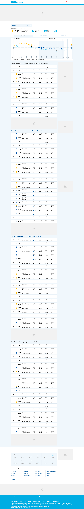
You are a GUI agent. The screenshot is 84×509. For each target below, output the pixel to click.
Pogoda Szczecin (50, 498)
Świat (34, 2)
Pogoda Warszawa (63, 498)
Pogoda (20, 2)
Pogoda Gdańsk (38, 496)
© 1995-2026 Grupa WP (14, 501)
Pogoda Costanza (13, 471)
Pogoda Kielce (13, 497)
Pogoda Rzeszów (38, 498)
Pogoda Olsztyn (63, 497)
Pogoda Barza (13, 473)
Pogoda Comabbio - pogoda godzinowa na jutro (22, 130)
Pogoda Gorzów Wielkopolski (52, 496)
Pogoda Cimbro (13, 475)
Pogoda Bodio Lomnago (38, 473)
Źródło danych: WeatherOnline (56, 501)
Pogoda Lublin (38, 497)
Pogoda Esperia (26, 471)
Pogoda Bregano (37, 471)
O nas (25, 501)
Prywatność (29, 501)
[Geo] (30, 25)
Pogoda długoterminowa (43, 35)
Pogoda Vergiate (37, 475)
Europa (30, 2)
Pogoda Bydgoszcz (26, 496)
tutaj (29, 507)
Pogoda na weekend (63, 35)
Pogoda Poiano (26, 473)
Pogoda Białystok (13, 496)
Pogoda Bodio (48, 473)
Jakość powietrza (40, 2)
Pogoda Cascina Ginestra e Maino (51, 471)
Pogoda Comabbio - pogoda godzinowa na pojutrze (23, 236)
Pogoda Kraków (26, 497)
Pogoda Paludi (48, 475)
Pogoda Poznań (26, 498)
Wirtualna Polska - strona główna (14, 2)
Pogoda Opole (13, 498)
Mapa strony (48, 501)
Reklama (21, 501)
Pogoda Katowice (63, 496)
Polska (26, 2)
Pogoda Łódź (50, 497)
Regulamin (43, 501)
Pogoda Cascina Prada (27, 475)
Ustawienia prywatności (36, 501)
